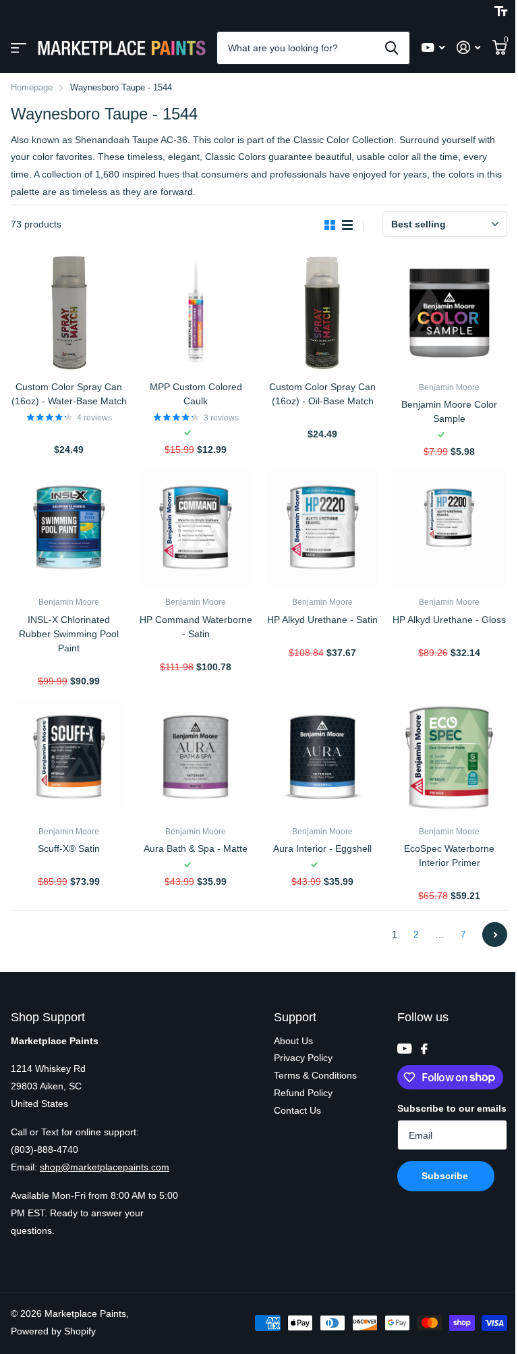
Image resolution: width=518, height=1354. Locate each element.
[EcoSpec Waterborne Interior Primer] (449, 757)
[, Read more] (433, 47)
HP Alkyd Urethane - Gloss (449, 619)
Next (494, 934)
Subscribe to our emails (452, 1108)
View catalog (18, 48)
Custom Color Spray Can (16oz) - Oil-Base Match (322, 393)
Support (295, 1017)
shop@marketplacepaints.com (104, 1167)
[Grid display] (329, 225)
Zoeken (391, 48)
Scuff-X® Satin (69, 848)
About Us (293, 1040)
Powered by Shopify (53, 1331)
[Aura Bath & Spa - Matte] (196, 757)
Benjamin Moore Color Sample (449, 411)
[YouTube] (404, 1049)
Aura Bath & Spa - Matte (196, 848)
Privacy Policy (303, 1057)
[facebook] (424, 1049)
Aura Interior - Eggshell (322, 848)
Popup (70, 433)
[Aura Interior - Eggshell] (322, 757)
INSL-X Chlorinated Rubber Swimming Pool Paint (69, 633)
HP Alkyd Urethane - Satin (322, 619)
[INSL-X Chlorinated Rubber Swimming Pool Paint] (69, 528)
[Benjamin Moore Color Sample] (449, 313)
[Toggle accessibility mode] (500, 11)
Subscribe (446, 1175)
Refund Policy (303, 1092)
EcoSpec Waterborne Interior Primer (449, 855)
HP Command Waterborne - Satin (196, 626)
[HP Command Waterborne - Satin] (196, 528)
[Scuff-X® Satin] (69, 757)
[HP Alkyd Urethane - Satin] (322, 528)
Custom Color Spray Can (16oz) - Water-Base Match (69, 393)
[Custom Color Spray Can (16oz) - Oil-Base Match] (322, 313)
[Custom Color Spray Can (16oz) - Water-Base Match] (69, 313)
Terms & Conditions (315, 1075)
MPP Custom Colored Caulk (196, 393)
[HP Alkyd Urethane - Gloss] (449, 528)
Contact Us (297, 1110)
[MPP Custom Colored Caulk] (196, 313)
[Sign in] (468, 47)
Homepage (32, 87)
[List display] (347, 225)
